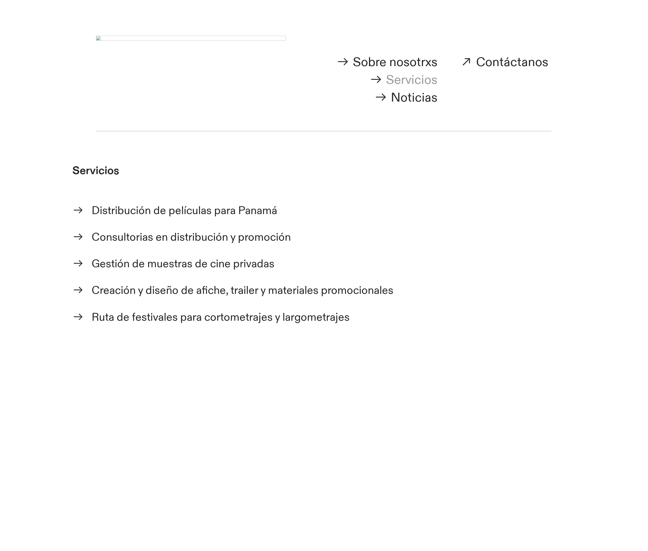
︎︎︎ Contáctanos (504, 62)
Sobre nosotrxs (395, 62)
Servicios (411, 80)
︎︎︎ (344, 62)
